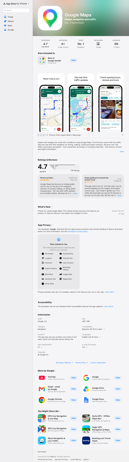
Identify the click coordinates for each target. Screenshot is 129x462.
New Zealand (42, 452)
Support (86, 459)
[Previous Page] (35, 44)
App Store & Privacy (61, 459)
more (122, 151)
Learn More (109, 292)
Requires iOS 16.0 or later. (92, 329)
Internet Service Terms (45, 459)
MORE (75, 193)
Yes (83, 347)
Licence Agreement (98, 363)
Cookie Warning (76, 459)
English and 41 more (90, 337)
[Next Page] (126, 44)
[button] (16, 17)
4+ (39, 347)
